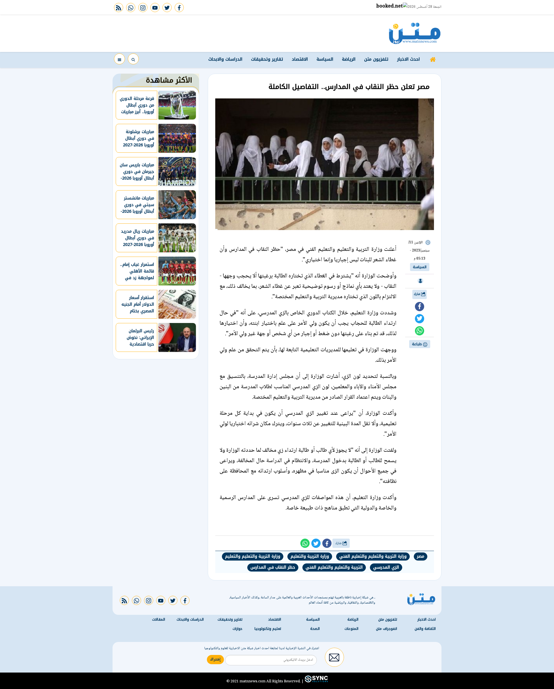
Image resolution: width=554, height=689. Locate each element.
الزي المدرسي (386, 567)
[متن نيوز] (414, 33)
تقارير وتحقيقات (267, 59)
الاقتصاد (300, 59)
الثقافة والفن (425, 628)
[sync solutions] (316, 681)
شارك (417, 294)
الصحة (315, 628)
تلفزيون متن (376, 59)
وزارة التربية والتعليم (310, 556)
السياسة (325, 59)
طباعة (417, 344)
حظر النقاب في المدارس (272, 567)
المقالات (158, 619)
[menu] (119, 58)
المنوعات (351, 628)
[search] (133, 58)
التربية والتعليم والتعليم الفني (334, 567)
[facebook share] (419, 306)
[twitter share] (419, 318)
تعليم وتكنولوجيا (267, 628)
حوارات (237, 628)
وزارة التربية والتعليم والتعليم (252, 556)
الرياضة (348, 59)
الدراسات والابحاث (225, 59)
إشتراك (215, 659)
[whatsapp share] (419, 330)
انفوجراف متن (386, 628)
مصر (420, 556)
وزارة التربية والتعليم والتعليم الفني (373, 556)
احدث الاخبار (408, 59)
